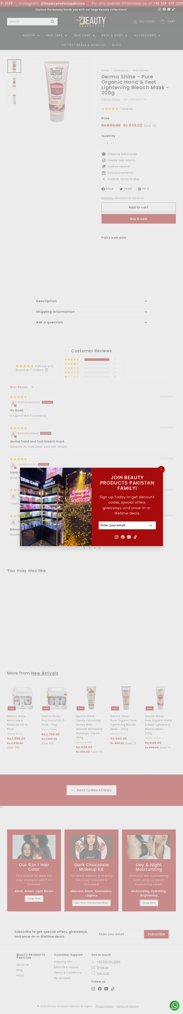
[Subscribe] (150, 525)
